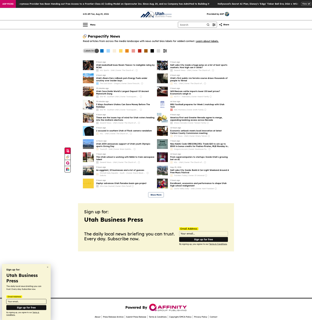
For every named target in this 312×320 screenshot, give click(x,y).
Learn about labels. (207, 41)
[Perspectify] (67, 157)
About (97, 317)
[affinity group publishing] (67, 163)
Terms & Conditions (218, 244)
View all (306, 4)
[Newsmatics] (67, 169)
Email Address (188, 228)
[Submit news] (67, 151)
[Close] (47, 267)
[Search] (208, 24)
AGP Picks (7, 4)
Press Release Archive (113, 317)
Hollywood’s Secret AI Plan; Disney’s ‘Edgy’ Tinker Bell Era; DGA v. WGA (258, 3)
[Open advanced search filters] (214, 24)
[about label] (97, 70)
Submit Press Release (136, 317)
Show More (156, 195)
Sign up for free (203, 239)
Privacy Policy (200, 317)
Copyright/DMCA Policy (180, 317)
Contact (213, 317)
